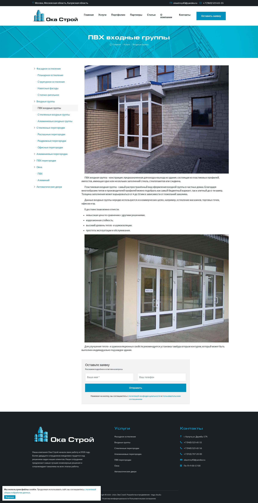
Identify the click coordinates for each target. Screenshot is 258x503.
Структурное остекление (51, 81)
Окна (39, 167)
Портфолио (118, 14)
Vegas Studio (156, 495)
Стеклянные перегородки (50, 127)
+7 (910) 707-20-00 (193, 454)
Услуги (102, 14)
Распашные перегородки (51, 134)
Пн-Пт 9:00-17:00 (192, 465)
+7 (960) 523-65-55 (213, 2)
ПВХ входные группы (49, 108)
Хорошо (10, 497)
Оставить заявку (211, 15)
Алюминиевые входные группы (55, 121)
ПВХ (40, 173)
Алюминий (43, 180)
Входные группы (141, 44)
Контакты (185, 14)
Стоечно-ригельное (48, 94)
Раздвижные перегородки (52, 140)
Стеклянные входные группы (54, 114)
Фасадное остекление (48, 68)
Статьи (151, 14)
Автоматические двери (49, 186)
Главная (89, 14)
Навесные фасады (48, 88)
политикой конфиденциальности (145, 396)
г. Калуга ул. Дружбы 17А (195, 436)
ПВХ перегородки (46, 160)
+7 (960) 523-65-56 (193, 448)
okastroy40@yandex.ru (185, 2)
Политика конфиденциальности (115, 498)
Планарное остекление (50, 75)
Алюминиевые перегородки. (52, 153)
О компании (166, 16)
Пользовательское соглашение (142, 498)
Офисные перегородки (50, 147)
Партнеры (136, 14)
